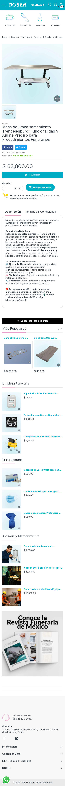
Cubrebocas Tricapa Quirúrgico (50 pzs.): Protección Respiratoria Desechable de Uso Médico (43, 491)
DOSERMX (26, 782)
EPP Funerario (12, 460)
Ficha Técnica (34, 175)
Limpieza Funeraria (15, 383)
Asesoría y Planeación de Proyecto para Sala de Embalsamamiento (43, 567)
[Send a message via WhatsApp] (6, 779)
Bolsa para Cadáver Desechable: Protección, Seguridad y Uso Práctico (47, 338)
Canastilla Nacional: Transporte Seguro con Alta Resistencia (16, 338)
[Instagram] (17, 739)
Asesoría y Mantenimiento (20, 536)
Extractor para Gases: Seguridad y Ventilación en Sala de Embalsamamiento (42, 415)
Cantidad (6, 183)
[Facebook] (4, 739)
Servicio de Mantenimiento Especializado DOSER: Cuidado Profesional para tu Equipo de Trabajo (40, 546)
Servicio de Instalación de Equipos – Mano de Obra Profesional (43, 589)
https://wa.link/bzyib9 (16, 300)
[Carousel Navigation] (60, 329)
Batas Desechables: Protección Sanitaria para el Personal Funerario (41, 513)
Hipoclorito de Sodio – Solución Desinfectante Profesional (40, 393)
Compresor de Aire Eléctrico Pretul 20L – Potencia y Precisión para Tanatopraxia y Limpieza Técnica (43, 436)
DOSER (5, 123)
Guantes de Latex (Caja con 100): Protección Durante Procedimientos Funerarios (41, 470)
